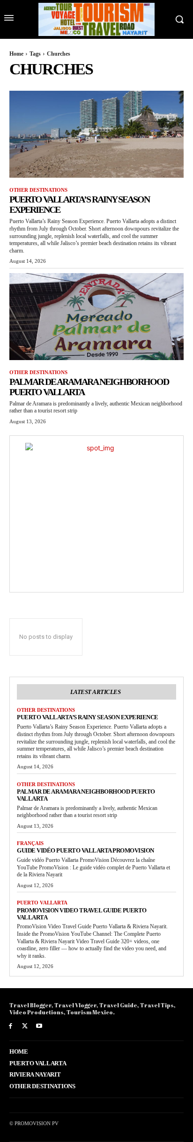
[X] (25, 1026)
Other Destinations (38, 190)
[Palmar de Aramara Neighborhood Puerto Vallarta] (96, 316)
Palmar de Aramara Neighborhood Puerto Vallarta (86, 795)
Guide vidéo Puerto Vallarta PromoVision (85, 850)
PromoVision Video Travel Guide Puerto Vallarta (82, 914)
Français (30, 843)
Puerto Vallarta (42, 902)
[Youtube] (40, 1026)
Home (16, 54)
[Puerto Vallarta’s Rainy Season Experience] (96, 134)
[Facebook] (10, 1026)
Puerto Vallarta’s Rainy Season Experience (87, 717)
